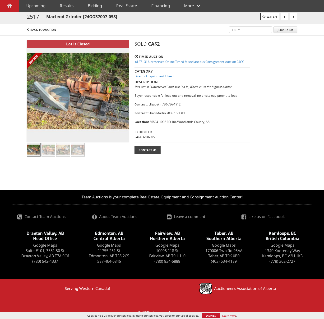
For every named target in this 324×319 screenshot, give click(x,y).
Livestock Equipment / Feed (154, 76)
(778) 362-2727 (282, 261)
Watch (272, 17)
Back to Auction (43, 30)
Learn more (229, 315)
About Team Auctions (117, 216)
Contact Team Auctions (44, 216)
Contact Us (148, 150)
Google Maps (45, 245)
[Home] (9, 6)
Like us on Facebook (266, 216)
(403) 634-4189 (224, 261)
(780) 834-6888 (167, 261)
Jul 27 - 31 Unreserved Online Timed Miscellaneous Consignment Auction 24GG (189, 62)
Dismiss (211, 315)
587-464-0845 (109, 261)
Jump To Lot (285, 30)
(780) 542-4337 (45, 261)
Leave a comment (189, 216)
